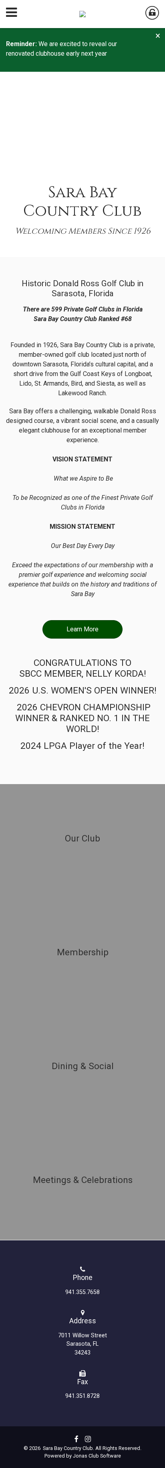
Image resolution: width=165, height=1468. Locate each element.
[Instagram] (88, 1439)
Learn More (82, 629)
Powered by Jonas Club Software (82, 1456)
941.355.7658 (82, 1292)
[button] (157, 36)
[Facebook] (76, 1439)
